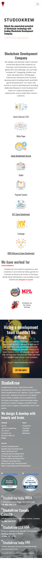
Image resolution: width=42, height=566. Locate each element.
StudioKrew (30, 558)
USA (26, 531)
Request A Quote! (26, 284)
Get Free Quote (21, 375)
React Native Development (12, 463)
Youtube (25, 433)
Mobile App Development (12, 453)
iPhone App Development (12, 461)
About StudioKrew (8, 433)
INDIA (28, 502)
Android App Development (12, 458)
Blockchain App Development (14, 468)
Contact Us (6, 438)
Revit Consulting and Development (16, 470)
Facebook (26, 430)
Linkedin (25, 435)
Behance (26, 438)
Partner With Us (8, 440)
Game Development (10, 451)
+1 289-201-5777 (8, 541)
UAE (27, 546)
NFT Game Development (21, 218)
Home (3, 430)
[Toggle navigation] (38, 4)
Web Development (9, 456)
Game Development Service (21, 160)
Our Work (5, 435)
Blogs (3, 442)
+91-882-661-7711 (8, 509)
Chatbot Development (11, 465)
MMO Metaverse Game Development (21, 257)
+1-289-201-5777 (8, 526)
